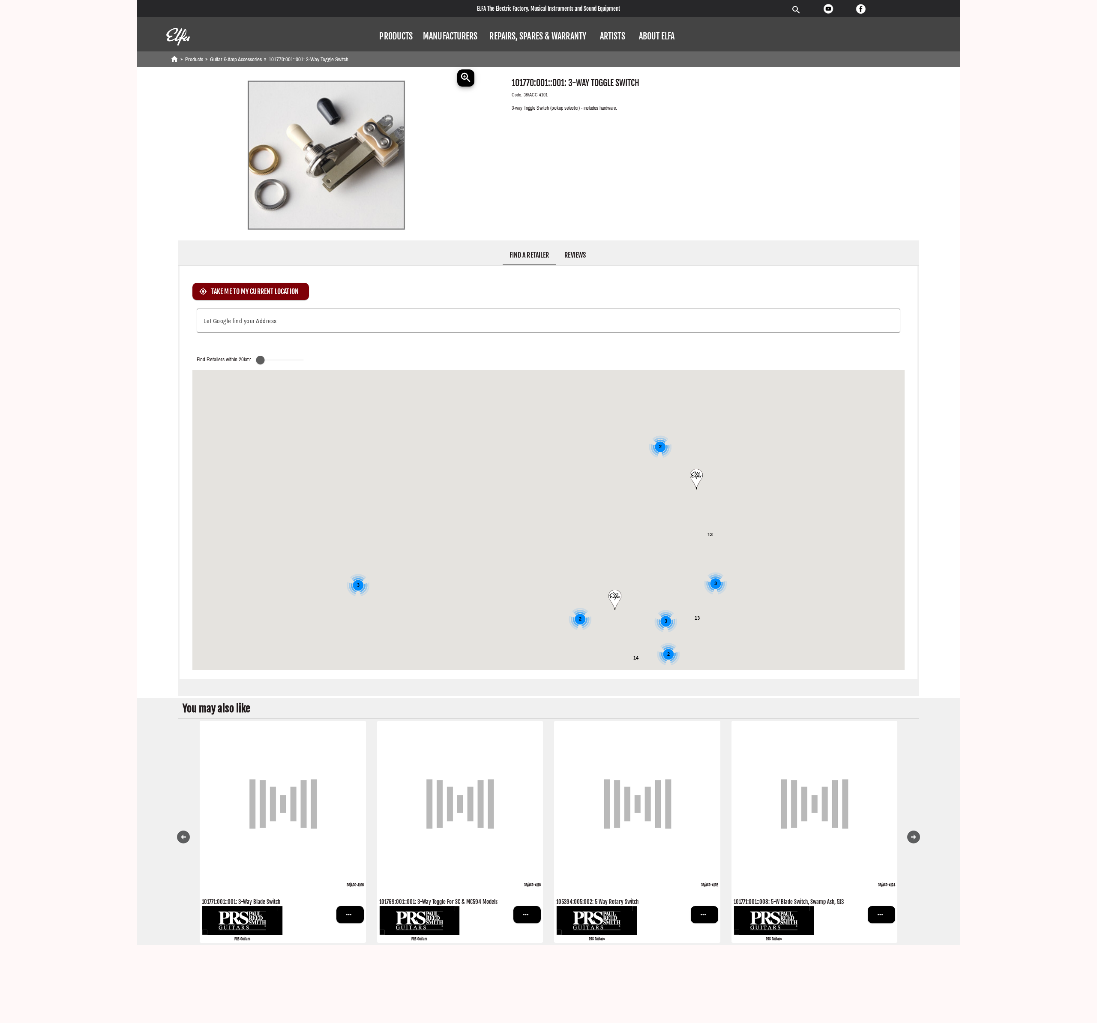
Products (194, 59)
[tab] (529, 255)
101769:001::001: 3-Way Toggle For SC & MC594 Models (438, 901)
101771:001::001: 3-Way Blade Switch (241, 901)
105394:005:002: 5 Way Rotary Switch (597, 901)
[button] (396, 36)
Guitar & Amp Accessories (236, 59)
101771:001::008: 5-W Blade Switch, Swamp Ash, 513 (789, 901)
